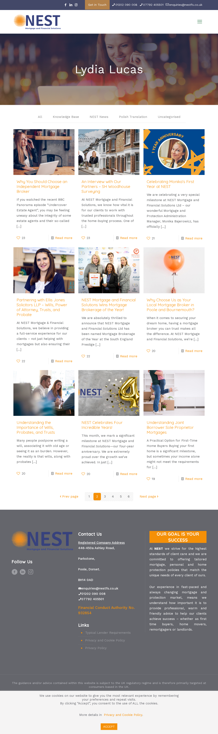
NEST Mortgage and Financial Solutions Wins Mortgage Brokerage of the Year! (109, 304)
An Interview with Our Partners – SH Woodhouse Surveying (106, 186)
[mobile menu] (199, 21)
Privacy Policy (96, 648)
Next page (148, 496)
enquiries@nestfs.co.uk (185, 4)
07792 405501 (153, 4)
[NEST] (37, 21)
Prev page (70, 496)
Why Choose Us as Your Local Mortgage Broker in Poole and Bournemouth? (170, 304)
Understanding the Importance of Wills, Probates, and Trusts (36, 427)
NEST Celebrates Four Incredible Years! (102, 425)
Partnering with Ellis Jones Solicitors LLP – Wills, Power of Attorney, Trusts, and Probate (42, 307)
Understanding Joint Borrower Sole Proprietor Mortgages (170, 427)
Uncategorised (169, 117)
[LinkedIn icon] (70, 5)
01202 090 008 (126, 4)
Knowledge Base (66, 117)
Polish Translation (133, 117)
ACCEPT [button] (109, 726)
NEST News (99, 117)
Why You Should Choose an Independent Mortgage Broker (42, 186)
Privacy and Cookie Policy (105, 640)
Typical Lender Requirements (108, 633)
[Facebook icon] (65, 5)
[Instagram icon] (76, 5)
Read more (63, 238)
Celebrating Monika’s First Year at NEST (170, 184)
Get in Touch (97, 4)
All (40, 117)
